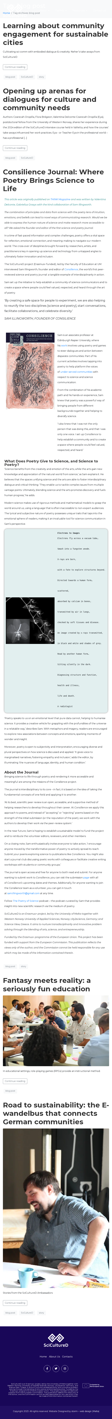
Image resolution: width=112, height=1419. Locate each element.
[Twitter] (56, 1368)
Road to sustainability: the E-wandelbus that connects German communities (56, 1113)
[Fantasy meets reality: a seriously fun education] (56, 1030)
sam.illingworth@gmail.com (23, 893)
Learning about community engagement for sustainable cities (55, 34)
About (43, 10)
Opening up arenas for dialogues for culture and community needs (49, 99)
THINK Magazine (60, 199)
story (41, 77)
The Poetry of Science (26, 901)
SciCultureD (27, 77)
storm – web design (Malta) (85, 1411)
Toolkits (59, 10)
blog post (10, 77)
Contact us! (99, 10)
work (64, 345)
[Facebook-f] (47, 1368)
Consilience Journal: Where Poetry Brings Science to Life (53, 180)
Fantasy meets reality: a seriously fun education (47, 984)
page (86, 877)
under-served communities (76, 371)
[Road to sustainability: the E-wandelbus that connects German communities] (56, 1208)
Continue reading (15, 67)
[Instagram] (64, 1368)
